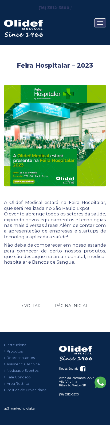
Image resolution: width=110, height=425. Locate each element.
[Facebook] (82, 368)
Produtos (15, 351)
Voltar (32, 305)
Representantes (21, 357)
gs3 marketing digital (20, 408)
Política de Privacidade (27, 390)
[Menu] (100, 22)
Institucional (17, 345)
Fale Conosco (19, 377)
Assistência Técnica (23, 364)
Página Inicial (71, 305)
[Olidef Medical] (82, 351)
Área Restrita (18, 383)
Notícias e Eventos (22, 370)
